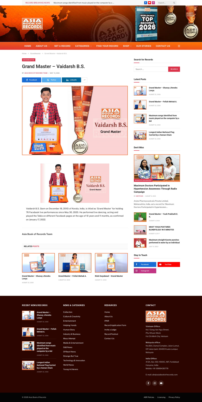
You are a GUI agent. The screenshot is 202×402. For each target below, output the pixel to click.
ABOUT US (41, 46)
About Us (108, 316)
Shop (126, 46)
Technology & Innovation (74, 360)
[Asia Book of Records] (32, 24)
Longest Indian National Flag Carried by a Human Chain (161, 133)
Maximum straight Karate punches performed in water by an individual (164, 241)
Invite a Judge (110, 330)
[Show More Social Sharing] (84, 79)
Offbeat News (69, 352)
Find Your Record (107, 46)
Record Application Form (115, 325)
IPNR (106, 321)
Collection (67, 312)
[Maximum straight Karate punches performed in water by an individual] (140, 243)
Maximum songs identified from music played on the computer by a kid (84, 3)
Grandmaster (28, 60)
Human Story (69, 330)
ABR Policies (149, 397)
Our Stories (143, 46)
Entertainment (69, 321)
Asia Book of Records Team (35, 73)
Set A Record (62, 46)
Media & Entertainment (73, 343)
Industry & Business (143, 180)
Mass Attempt (69, 338)
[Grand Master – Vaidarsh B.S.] (75, 120)
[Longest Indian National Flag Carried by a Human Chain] (140, 135)
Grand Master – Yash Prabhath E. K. (163, 215)
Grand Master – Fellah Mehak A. (72, 276)
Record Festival (111, 334)
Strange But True (70, 356)
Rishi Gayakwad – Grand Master (109, 276)
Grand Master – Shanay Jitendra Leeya (36, 277)
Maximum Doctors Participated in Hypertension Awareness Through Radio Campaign (155, 188)
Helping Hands (69, 325)
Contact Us (163, 46)
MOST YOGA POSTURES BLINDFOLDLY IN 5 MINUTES (161, 228)
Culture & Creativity (71, 316)
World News (68, 365)
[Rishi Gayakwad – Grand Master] (111, 263)
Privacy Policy (174, 397)
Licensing (161, 397)
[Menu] (179, 46)
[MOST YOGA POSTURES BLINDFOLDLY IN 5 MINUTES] (140, 230)
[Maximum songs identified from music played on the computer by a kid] (140, 118)
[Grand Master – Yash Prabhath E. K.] (140, 217)
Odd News (67, 347)
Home (27, 46)
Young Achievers (70, 369)
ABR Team (139, 196)
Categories (82, 46)
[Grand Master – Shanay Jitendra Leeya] (38, 263)
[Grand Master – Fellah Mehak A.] (74, 263)
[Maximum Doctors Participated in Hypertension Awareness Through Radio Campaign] (157, 168)
